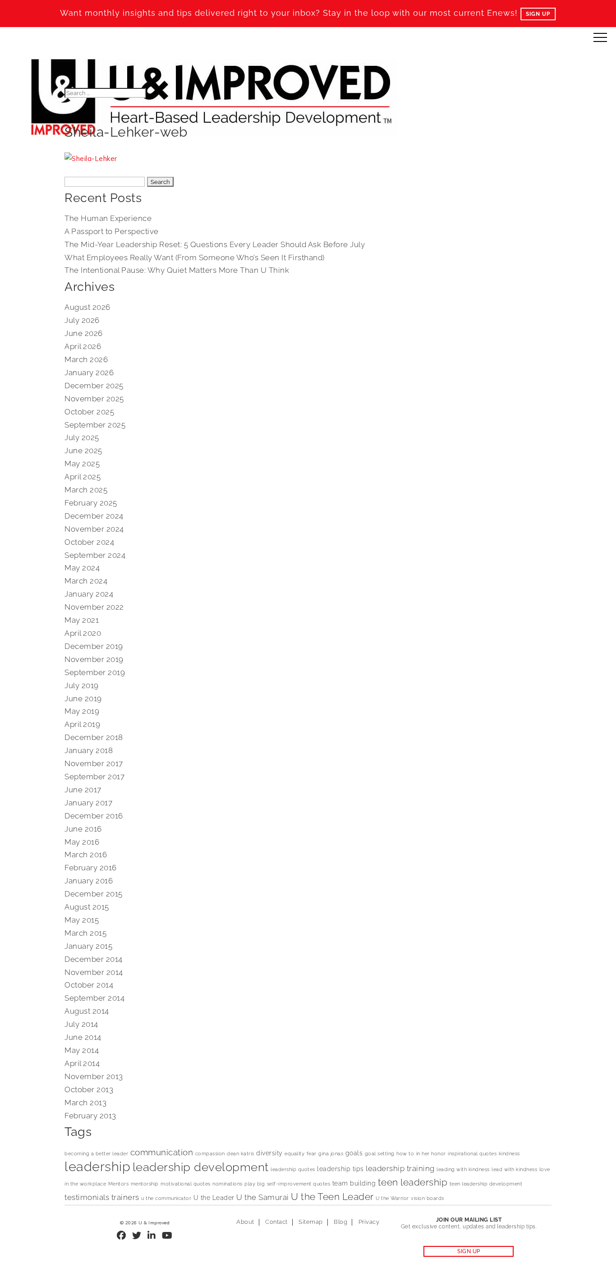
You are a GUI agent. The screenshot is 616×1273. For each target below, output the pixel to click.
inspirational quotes (472, 1153)
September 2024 (94, 555)
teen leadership (413, 1182)
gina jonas (330, 1153)
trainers (125, 1197)
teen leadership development (486, 1183)
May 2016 (81, 841)
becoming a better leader (96, 1153)
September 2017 (94, 776)
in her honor (431, 1153)
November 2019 (94, 659)
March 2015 (85, 933)
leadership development (201, 1167)
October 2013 (88, 1089)
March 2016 (85, 854)
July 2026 (82, 320)
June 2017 (82, 789)
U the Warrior (392, 1198)
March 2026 (86, 359)
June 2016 (83, 828)
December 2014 (93, 959)
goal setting (380, 1153)
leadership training (400, 1168)
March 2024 (85, 580)
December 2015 (93, 893)
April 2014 (82, 1063)
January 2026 (89, 372)
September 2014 (94, 997)
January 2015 (88, 946)
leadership (97, 1166)
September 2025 (94, 424)
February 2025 (90, 502)
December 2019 (93, 646)
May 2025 (82, 463)
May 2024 (82, 567)
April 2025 (82, 476)
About (245, 1221)
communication (161, 1152)
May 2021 (81, 620)
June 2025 (83, 450)
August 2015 (86, 906)
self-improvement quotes (299, 1183)
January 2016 (88, 880)
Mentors (118, 1183)
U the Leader (213, 1197)
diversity (269, 1153)
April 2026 (82, 346)
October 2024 (89, 542)
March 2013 (85, 1102)
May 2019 (81, 711)
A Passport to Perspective (111, 231)
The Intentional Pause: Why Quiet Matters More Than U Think (176, 270)
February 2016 (90, 867)
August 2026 (87, 307)
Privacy (369, 1221)
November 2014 (93, 972)
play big (254, 1183)
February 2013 (90, 1115)
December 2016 (93, 815)
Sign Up (538, 14)
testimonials (86, 1197)
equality (294, 1153)
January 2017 (88, 802)
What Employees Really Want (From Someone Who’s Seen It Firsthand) (194, 257)
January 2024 (88, 593)
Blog (340, 1221)
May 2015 (81, 919)
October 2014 (88, 984)
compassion (210, 1153)
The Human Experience (108, 218)
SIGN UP (468, 1251)
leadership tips (340, 1168)
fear (312, 1153)
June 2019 (83, 698)
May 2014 (81, 1050)
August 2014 (86, 1011)
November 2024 (94, 528)
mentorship (145, 1183)
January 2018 (88, 750)
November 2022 (94, 606)
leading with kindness (463, 1169)
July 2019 (81, 685)
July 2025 (81, 437)
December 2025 (94, 385)
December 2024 (94, 515)
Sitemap (311, 1221)
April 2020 (82, 633)
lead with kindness (514, 1169)
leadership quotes (293, 1169)
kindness (509, 1153)
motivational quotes (186, 1183)
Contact (276, 1221)
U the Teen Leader (332, 1196)
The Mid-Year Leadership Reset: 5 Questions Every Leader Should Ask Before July (214, 244)
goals (354, 1153)
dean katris (240, 1153)
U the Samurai (262, 1197)
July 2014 (81, 1024)
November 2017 (93, 763)
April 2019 (82, 724)
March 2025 (85, 489)
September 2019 (94, 672)
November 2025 (94, 398)
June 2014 (82, 1037)
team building (354, 1183)
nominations (227, 1183)
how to (405, 1153)
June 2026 (83, 333)
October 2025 (89, 411)
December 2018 (93, 737)
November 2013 (93, 1076)
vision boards (427, 1198)
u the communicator (166, 1198)
